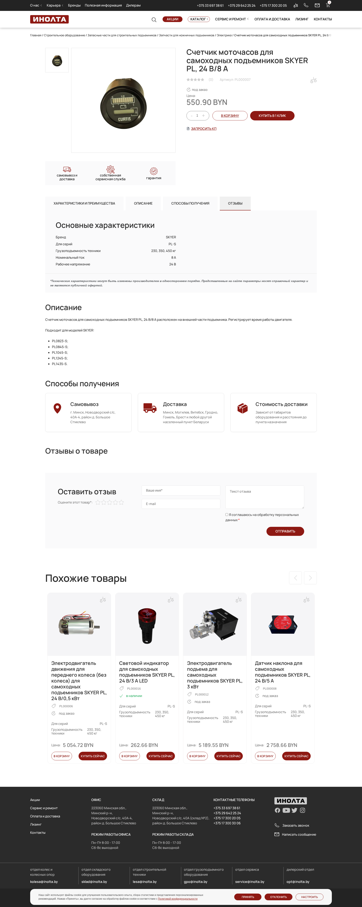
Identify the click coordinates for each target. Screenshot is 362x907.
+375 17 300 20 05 (273, 5)
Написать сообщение (299, 834)
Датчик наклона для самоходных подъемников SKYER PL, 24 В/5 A (283, 672)
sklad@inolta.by (94, 881)
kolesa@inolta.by (44, 881)
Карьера (54, 5)
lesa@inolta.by (145, 881)
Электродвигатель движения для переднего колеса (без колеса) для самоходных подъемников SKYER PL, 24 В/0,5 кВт (79, 680)
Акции (172, 19)
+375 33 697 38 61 (210, 5)
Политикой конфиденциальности (178, 898)
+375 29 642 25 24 (242, 5)
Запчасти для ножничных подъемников (186, 35)
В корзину (230, 115)
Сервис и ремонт (230, 19)
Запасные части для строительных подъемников (122, 35)
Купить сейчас (93, 756)
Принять (248, 897)
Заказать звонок (295, 825)
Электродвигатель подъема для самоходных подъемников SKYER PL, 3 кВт (215, 674)
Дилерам (133, 5)
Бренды (74, 5)
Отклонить (278, 897)
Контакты (323, 19)
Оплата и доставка (272, 19)
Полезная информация (103, 5)
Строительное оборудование (64, 35)
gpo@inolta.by (195, 881)
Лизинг (302, 19)
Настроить (309, 897)
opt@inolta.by (298, 881)
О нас (34, 5)
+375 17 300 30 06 (227, 823)
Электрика (224, 35)
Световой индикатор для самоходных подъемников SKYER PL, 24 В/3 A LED (147, 672)
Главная (35, 35)
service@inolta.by (249, 881)
